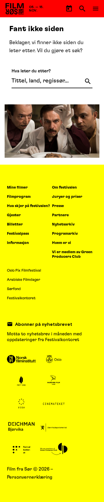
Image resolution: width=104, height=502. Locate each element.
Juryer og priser (67, 197)
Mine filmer (17, 187)
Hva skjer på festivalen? (28, 206)
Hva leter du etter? (31, 71)
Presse (58, 206)
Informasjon (18, 243)
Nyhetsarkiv (63, 224)
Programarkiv (65, 234)
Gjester (14, 215)
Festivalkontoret (21, 298)
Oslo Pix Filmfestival (24, 270)
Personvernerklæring (29, 477)
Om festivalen (64, 187)
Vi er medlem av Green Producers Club (72, 254)
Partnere (60, 215)
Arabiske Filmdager (23, 280)
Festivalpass (18, 234)
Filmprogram (19, 197)
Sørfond (14, 289)
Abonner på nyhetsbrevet (43, 324)
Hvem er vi (61, 243)
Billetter (15, 224)
